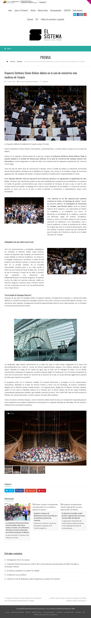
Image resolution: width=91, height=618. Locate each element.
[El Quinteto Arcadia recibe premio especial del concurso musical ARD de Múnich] (73, 507)
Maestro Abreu (43, 10)
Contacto (30, 19)
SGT (36, 19)
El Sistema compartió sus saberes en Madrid (23, 571)
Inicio (10, 10)
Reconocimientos (55, 10)
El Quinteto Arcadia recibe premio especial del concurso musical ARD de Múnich (73, 515)
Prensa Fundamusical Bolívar (28, 82)
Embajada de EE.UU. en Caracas (18, 560)
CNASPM (67, 10)
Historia (33, 10)
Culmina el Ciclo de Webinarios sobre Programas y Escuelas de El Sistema (33, 579)
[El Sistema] (45, 34)
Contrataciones (78, 10)
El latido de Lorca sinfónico (17, 575)
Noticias (45, 82)
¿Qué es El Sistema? (21, 10)
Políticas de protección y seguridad (52, 19)
